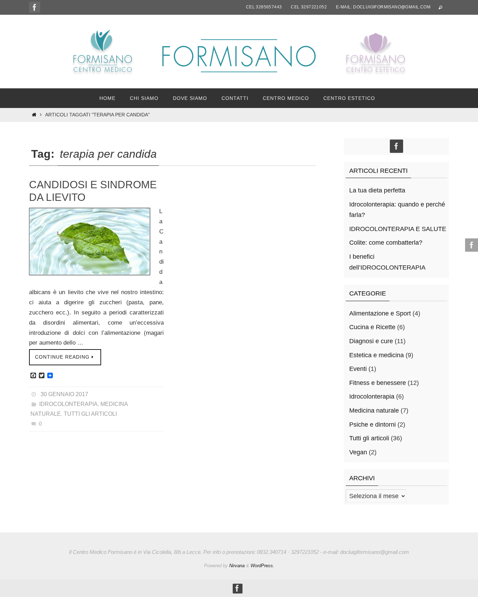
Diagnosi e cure (371, 341)
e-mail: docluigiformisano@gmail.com (383, 7)
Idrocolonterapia (68, 404)
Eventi (358, 368)
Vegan (358, 452)
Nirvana (237, 565)
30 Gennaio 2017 (64, 394)
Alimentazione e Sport (380, 313)
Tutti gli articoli (90, 414)
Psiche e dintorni (372, 424)
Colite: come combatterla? (385, 242)
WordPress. (262, 565)
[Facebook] (34, 7)
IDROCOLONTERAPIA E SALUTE (397, 228)
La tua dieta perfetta (377, 190)
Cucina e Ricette (372, 327)
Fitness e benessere (377, 382)
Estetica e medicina (376, 355)
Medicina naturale (374, 410)
